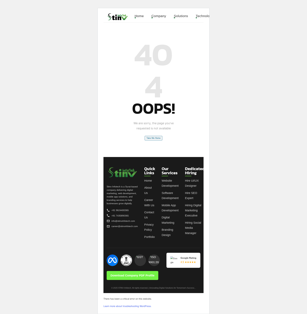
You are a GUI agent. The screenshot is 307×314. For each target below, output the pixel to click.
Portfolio (149, 237)
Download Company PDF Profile (132, 275)
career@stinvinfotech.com (124, 226)
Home (139, 16)
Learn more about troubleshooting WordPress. (127, 306)
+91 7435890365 (120, 215)
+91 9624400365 (120, 210)
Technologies (206, 16)
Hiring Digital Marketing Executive (193, 210)
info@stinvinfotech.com (123, 221)
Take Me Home (153, 138)
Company (158, 16)
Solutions (181, 16)
